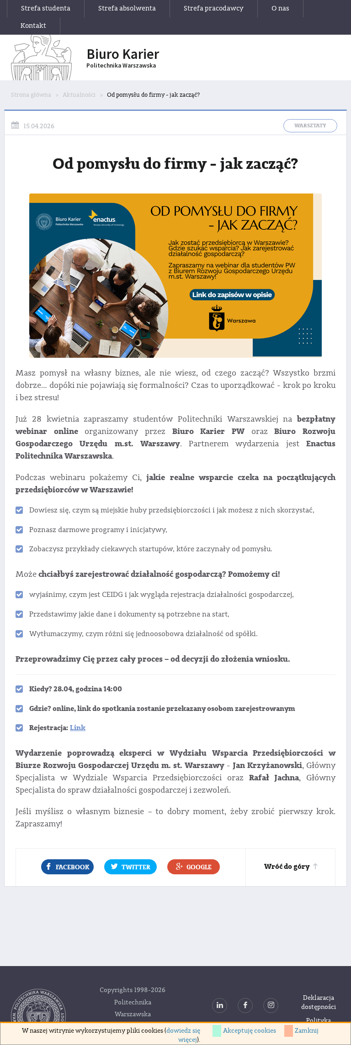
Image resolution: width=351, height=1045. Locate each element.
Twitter (136, 867)
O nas (280, 8)
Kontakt (33, 25)
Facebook (73, 867)
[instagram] (270, 1005)
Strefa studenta (45, 8)
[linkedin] (219, 1005)
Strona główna (31, 95)
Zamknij (307, 1031)
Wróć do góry (286, 867)
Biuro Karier (122, 58)
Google (199, 867)
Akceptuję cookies (249, 1031)
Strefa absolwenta (127, 8)
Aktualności (79, 95)
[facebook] (245, 1005)
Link (77, 728)
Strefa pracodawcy (214, 8)
